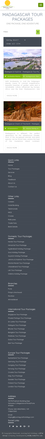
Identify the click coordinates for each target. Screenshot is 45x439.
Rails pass (12, 219)
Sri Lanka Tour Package (17, 322)
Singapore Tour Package (17, 314)
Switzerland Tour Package (18, 358)
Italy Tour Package (15, 376)
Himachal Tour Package (17, 245)
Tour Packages (14, 169)
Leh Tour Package (15, 270)
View (22, 61)
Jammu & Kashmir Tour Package (20, 259)
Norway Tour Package (16, 369)
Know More (12, 96)
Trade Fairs (12, 223)
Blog (10, 176)
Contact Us (12, 187)
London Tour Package (16, 387)
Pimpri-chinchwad (15, 292)
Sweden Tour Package (16, 379)
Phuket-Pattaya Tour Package (19, 318)
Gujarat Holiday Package (17, 256)
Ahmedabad (13, 299)
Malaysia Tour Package (17, 325)
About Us (11, 183)
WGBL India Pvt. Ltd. (35, 436)
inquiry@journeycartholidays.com (21, 417)
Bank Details (13, 227)
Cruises (11, 216)
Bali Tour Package (15, 343)
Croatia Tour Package (16, 372)
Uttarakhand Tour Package (18, 267)
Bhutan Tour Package (16, 329)
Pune (10, 289)
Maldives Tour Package (17, 336)
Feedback (12, 179)
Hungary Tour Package (17, 365)
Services (11, 172)
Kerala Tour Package (16, 242)
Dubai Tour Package (16, 339)
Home (10, 165)
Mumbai (11, 296)
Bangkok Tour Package (17, 332)
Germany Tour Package (17, 361)
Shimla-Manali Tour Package (19, 263)
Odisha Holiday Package (17, 274)
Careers (11, 202)
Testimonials (13, 209)
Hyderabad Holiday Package (19, 249)
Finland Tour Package (16, 383)
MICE (10, 212)
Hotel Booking (13, 205)
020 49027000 (19, 409)
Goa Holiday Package (16, 252)
